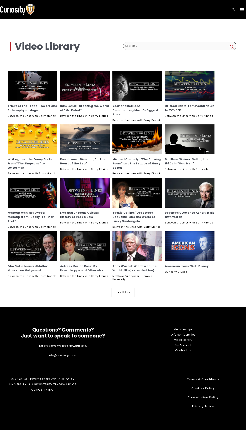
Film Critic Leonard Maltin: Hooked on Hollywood (28, 268)
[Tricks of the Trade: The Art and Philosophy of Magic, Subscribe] (32, 86)
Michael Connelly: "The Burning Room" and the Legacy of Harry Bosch (136, 163)
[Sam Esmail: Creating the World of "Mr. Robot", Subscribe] (85, 86)
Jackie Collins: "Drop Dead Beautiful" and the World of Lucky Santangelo (133, 217)
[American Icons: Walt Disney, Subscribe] (189, 246)
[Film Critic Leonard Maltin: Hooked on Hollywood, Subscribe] (32, 246)
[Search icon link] (233, 10)
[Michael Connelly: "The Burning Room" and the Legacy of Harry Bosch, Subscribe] (137, 139)
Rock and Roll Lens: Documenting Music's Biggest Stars (135, 110)
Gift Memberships (183, 335)
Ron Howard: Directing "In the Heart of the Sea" (83, 161)
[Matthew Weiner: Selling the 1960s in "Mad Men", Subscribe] (189, 139)
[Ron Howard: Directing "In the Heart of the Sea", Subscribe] (85, 139)
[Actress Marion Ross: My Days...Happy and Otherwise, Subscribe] (85, 246)
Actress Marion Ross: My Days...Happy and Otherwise (82, 268)
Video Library (183, 340)
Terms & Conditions (203, 379)
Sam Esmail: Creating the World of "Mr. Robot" (84, 108)
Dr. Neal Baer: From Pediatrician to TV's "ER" (189, 108)
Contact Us (183, 350)
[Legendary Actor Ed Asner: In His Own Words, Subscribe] (189, 193)
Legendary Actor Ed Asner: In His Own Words (189, 215)
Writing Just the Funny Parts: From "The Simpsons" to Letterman (30, 163)
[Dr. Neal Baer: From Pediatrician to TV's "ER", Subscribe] (189, 86)
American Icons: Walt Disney (187, 266)
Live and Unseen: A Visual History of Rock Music (79, 215)
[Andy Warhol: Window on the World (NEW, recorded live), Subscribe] (137, 246)
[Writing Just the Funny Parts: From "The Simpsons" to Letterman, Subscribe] (32, 139)
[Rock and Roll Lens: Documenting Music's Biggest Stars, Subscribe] (137, 86)
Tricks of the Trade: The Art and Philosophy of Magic (32, 108)
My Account (183, 345)
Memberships (183, 329)
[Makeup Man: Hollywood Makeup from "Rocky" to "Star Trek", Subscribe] (32, 193)
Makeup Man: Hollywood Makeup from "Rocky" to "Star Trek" (31, 217)
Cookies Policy (203, 388)
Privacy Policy (203, 406)
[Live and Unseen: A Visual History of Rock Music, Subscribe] (85, 193)
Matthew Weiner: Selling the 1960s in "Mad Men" (187, 161)
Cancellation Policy (203, 397)
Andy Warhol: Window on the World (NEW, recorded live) (134, 268)
